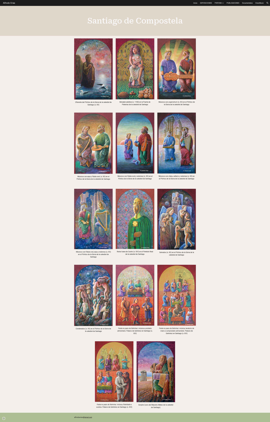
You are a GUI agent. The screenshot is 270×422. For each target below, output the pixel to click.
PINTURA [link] (218, 3)
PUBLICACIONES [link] (233, 3)
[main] (135, 21)
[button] (267, 2)
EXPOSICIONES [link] (206, 3)
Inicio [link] (195, 3)
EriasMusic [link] (259, 3)
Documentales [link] (247, 3)
